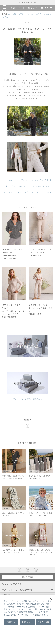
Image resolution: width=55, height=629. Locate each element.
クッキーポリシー (25, 615)
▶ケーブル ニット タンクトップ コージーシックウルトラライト (27, 192)
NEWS (5, 14)
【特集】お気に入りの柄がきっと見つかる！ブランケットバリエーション (40, 552)
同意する (11, 621)
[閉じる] (51, 599)
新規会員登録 (27, 577)
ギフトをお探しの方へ (27, 2)
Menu (4, 7)
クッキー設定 (44, 621)
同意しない (27, 621)
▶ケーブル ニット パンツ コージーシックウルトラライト (27, 186)
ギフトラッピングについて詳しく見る (27, 399)
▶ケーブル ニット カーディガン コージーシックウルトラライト (27, 180)
